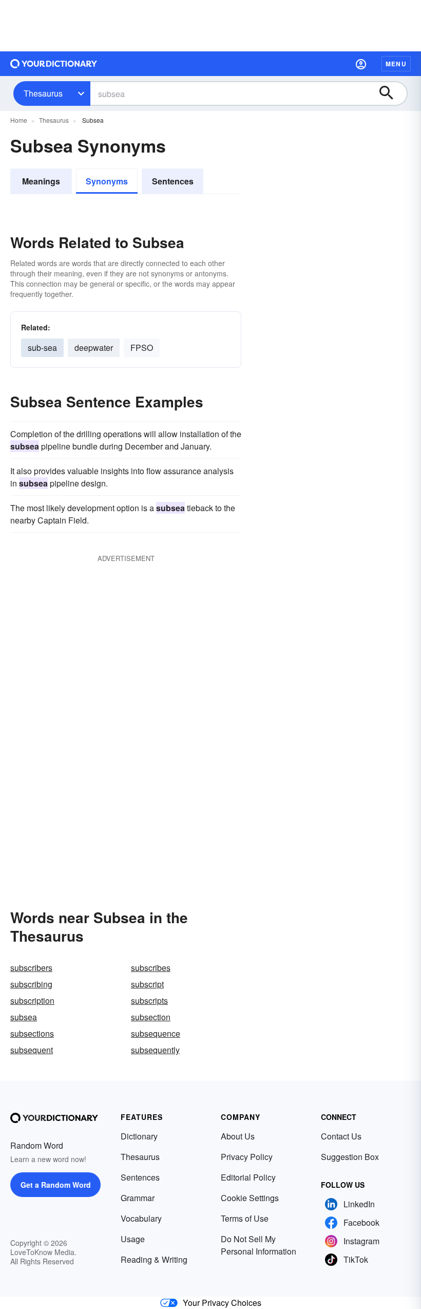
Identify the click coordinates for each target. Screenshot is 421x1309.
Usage (133, 1239)
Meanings (41, 181)
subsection (150, 1017)
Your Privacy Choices (222, 1302)
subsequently (155, 1050)
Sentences (173, 181)
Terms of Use (245, 1218)
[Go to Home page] (54, 63)
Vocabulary (141, 1218)
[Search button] (391, 93)
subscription (32, 1000)
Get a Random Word (56, 1185)
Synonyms (107, 181)
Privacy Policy (247, 1157)
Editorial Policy (248, 1177)
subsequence (155, 1033)
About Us (238, 1136)
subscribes (150, 968)
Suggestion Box (350, 1157)
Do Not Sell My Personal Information (258, 1245)
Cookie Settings (250, 1198)
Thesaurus (43, 93)
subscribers (31, 968)
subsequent (31, 1050)
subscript (147, 984)
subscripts (149, 1000)
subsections (32, 1033)
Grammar (138, 1198)
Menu (396, 63)
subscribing (31, 984)
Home (18, 120)
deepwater (93, 347)
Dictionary (139, 1136)
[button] (361, 63)
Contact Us (341, 1136)
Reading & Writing (154, 1259)
